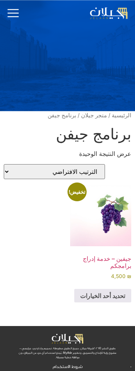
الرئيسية (121, 115)
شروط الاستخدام (67, 366)
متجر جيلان (94, 115)
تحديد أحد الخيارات (102, 295)
